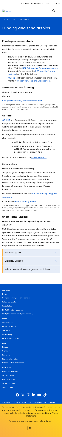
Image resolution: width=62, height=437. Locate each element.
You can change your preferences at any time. (30, 421)
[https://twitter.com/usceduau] (23, 395)
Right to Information (10, 359)
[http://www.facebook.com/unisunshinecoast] (17, 395)
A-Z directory (7, 322)
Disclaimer (6, 355)
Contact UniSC (8, 387)
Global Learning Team (25, 201)
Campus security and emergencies (16, 298)
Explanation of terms (10, 338)
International (37, 3)
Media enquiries (8, 379)
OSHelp (12, 78)
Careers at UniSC (9, 383)
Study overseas (23, 19)
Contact (56, 3)
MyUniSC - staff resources (12, 310)
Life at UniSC (10, 19)
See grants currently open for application (22, 100)
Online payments (9, 302)
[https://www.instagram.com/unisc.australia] (28, 395)
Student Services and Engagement (33, 81)
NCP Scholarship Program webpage (40, 68)
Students (25, 3)
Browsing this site (9, 326)
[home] (6, 10)
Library (47, 3)
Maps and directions (10, 371)
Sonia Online (7, 306)
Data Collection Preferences (13, 363)
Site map (5, 330)
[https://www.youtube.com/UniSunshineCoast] (39, 395)
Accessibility (7, 334)
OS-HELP (6, 120)
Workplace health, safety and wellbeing (18, 314)
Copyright (6, 351)
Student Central (38, 157)
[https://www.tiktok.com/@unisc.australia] (44, 395)
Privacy (5, 347)
